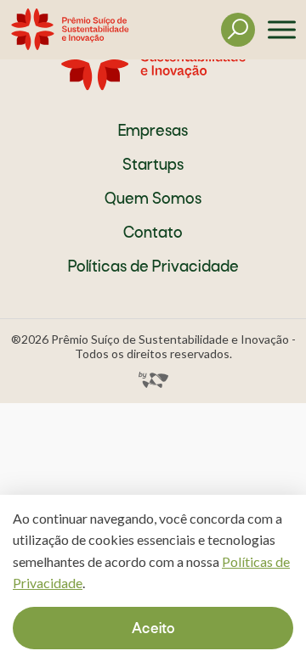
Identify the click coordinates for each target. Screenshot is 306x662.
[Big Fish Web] (153, 373)
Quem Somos (153, 200)
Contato (153, 234)
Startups (153, 166)
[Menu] (275, 30)
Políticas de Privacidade (153, 268)
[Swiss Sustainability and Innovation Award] (69, 30)
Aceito (153, 629)
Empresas (153, 132)
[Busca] (238, 30)
